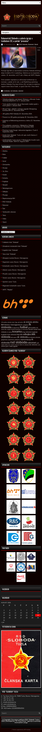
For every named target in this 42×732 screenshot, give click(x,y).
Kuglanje (5, 181)
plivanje (37, 337)
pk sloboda (31, 337)
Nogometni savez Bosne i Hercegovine (15, 262)
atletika (35, 322)
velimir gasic (5, 346)
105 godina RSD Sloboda (10, 114)
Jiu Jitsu (5, 171)
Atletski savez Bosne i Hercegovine (14, 270)
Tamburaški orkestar (9, 212)
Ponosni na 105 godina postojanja (13, 117)
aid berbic (20, 322)
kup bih (20, 334)
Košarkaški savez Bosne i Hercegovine (15, 266)
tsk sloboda (33, 345)
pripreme (4, 340)
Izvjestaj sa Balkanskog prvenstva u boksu (16, 120)
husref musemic (16, 329)
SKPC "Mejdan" (7, 290)
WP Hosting (27, 729)
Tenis (4, 215)
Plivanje (5, 195)
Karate (4, 175)
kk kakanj (9, 332)
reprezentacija (25, 340)
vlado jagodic (13, 346)
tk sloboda (26, 344)
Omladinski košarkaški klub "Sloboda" (14, 246)
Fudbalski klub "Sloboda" (10, 242)
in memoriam (24, 329)
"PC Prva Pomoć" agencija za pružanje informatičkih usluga (28, 721)
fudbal (24, 327)
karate (31, 329)
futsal (4, 161)
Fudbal (4, 158)
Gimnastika (6, 164)
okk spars (14, 337)
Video (4, 219)
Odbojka (5, 191)
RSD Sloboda (23, 44)
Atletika (4, 151)
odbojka (27, 334)
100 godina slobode (6, 322)
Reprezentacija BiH (8, 198)
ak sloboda (27, 322)
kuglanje (35, 332)
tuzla (39, 344)
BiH (2, 325)
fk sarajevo (24, 325)
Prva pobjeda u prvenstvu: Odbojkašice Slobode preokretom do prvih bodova (18, 126)
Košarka (5, 178)
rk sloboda (6, 91)
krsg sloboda (26, 332)
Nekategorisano (7, 188)
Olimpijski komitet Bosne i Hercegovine (15, 258)
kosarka (17, 331)
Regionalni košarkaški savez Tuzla (13, 286)
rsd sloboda (14, 91)
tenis (21, 344)
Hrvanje (4, 168)
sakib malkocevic (6, 344)
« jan (2, 622)
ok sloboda (22, 337)
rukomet (20, 91)
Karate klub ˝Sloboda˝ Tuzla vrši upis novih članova (19, 135)
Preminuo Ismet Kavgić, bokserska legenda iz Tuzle (19, 130)
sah (38, 343)
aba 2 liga (14, 322)
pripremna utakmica (14, 339)
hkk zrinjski (7, 329)
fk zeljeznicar (15, 328)
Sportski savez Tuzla (9, 282)
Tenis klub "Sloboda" (9, 254)
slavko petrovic (15, 344)
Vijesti (36, 44)
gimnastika (32, 328)
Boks (4, 154)
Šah (3, 208)
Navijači (5, 185)
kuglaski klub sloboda (8, 334)
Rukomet (31, 44)
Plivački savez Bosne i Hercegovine (14, 274)
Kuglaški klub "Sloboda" (10, 250)
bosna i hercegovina (13, 325)
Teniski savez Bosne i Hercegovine (13, 278)
